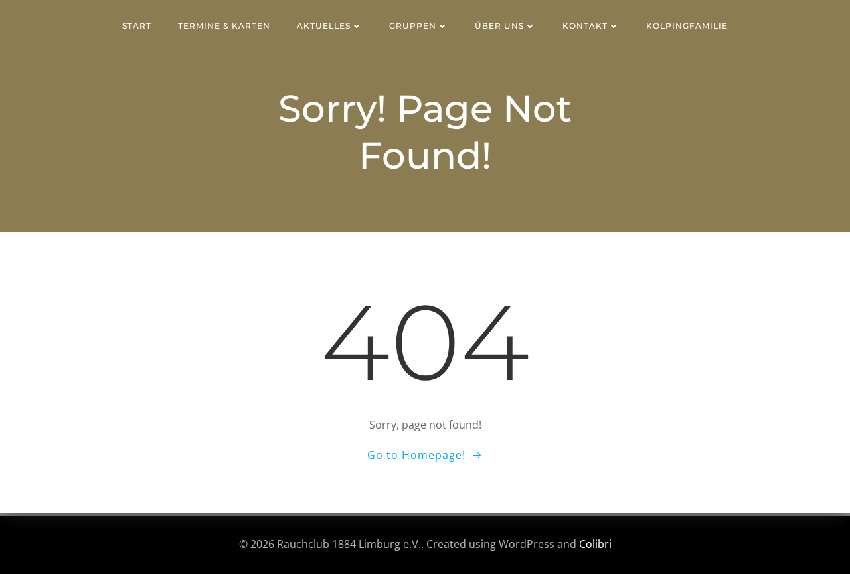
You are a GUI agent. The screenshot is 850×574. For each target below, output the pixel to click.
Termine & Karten (224, 26)
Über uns (499, 26)
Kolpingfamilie (687, 26)
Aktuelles (324, 26)
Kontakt (585, 26)
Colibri (595, 544)
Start (136, 26)
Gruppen (412, 26)
